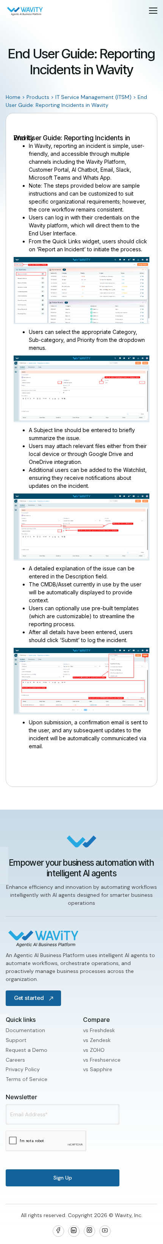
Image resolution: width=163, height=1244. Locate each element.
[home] (25, 11)
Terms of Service (26, 1079)
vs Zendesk (97, 1040)
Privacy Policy (23, 1069)
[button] (153, 11)
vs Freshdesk (99, 1030)
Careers (15, 1059)
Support (16, 1040)
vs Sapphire (97, 1069)
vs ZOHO (94, 1050)
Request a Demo (26, 1050)
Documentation (25, 1030)
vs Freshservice (102, 1059)
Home (13, 97)
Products (38, 97)
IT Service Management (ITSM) (93, 97)
